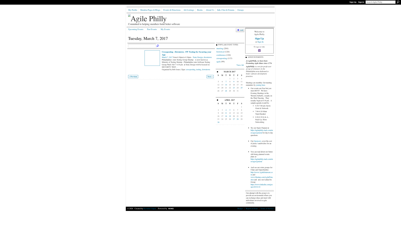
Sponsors (257, 141)
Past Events (152, 29)
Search (398, 2)
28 (226, 90)
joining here (260, 85)
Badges (240, 208)
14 (226, 84)
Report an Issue (252, 208)
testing (198, 69)
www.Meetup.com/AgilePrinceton (262, 178)
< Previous (133, 76)
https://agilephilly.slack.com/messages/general (262, 131)
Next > (210, 76)
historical (220, 51)
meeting (219, 48)
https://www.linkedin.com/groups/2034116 (262, 185)
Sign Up (352, 2)
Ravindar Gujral (149, 208)
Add (241, 30)
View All (240, 65)
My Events (165, 29)
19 (230, 116)
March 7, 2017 (167, 57)
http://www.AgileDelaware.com (262, 173)
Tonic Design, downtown (202, 57)
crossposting (190, 69)
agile (218, 61)
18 (226, 116)
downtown (206, 69)
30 (218, 122)
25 (241, 87)
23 (234, 87)
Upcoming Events (135, 29)
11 (226, 113)
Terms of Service (267, 208)
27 (234, 119)
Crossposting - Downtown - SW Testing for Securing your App (186, 53)
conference (221, 55)
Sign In (361, 2)
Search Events (157, 46)
